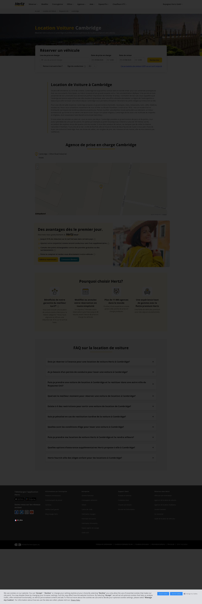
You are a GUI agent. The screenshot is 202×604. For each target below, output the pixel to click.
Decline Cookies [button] (176, 594)
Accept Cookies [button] (163, 594)
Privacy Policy (75, 600)
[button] (190, 593)
